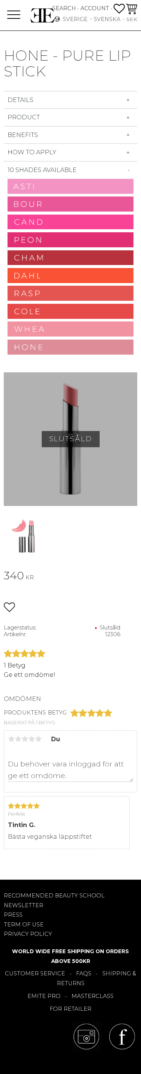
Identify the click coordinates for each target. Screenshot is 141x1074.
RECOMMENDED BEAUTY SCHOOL (54, 895)
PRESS (13, 914)
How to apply (32, 152)
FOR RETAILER (70, 1008)
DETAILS (20, 100)
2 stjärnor (18, 739)
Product (24, 117)
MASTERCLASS (92, 996)
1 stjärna (11, 739)
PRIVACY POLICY (28, 934)
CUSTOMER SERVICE (35, 973)
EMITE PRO (44, 996)
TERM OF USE (24, 924)
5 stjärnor (38, 739)
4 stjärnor (31, 739)
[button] (13, 15)
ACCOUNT (94, 8)
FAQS (83, 973)
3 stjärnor (24, 739)
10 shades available (42, 170)
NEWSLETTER (23, 905)
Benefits (23, 135)
